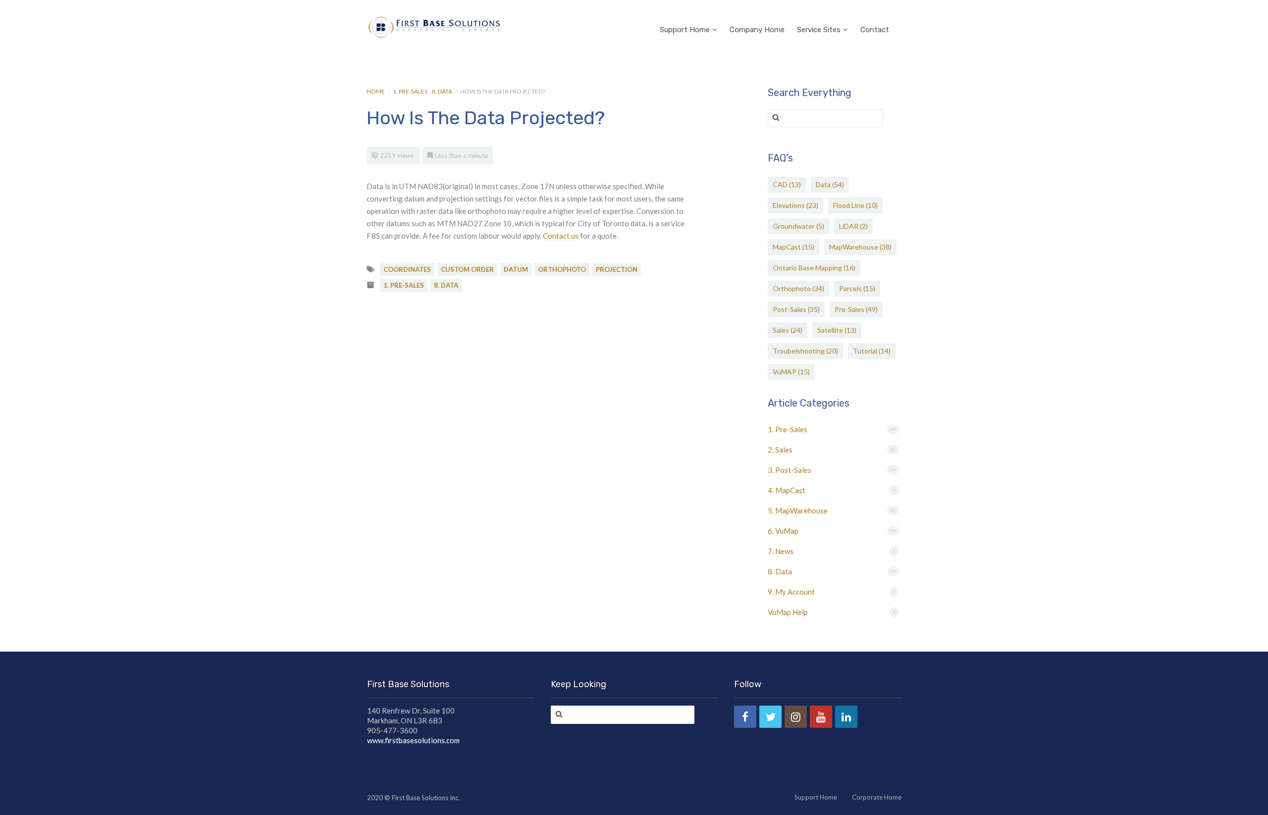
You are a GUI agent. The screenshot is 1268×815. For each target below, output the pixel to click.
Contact (874, 29)
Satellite (836, 330)
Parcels (857, 288)
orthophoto (562, 269)
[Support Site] (433, 25)
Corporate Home (876, 797)
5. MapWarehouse (798, 510)
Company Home (757, 29)
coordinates (407, 269)
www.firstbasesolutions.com (413, 740)
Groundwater (798, 226)
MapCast (793, 247)
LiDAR (853, 226)
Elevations (795, 205)
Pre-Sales (856, 309)
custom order (467, 269)
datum (516, 269)
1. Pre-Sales (410, 91)
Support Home (685, 29)
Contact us (561, 235)
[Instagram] (796, 717)
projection (616, 269)
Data (830, 184)
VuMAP (791, 371)
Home (376, 91)
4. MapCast (786, 490)
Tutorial (872, 351)
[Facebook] (745, 717)
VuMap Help (788, 612)
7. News (780, 551)
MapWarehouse (860, 247)
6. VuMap (783, 530)
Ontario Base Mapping (814, 267)
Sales (787, 330)
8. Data (442, 91)
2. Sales (780, 449)
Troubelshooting (805, 351)
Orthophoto (798, 288)
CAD (787, 184)
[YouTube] (821, 717)
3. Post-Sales (789, 469)
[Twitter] (770, 717)
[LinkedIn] (846, 717)
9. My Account (791, 591)
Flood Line (855, 205)
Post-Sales (796, 309)
